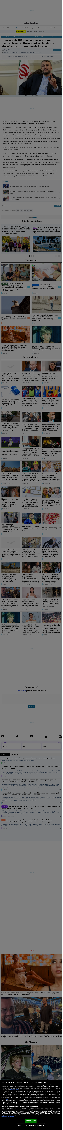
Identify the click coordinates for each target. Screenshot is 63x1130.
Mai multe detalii (14, 1089)
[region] (31, 1105)
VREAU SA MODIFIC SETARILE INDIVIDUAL (31, 1125)
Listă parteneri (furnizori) (7, 1116)
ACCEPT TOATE (31, 1121)
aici (7, 1099)
